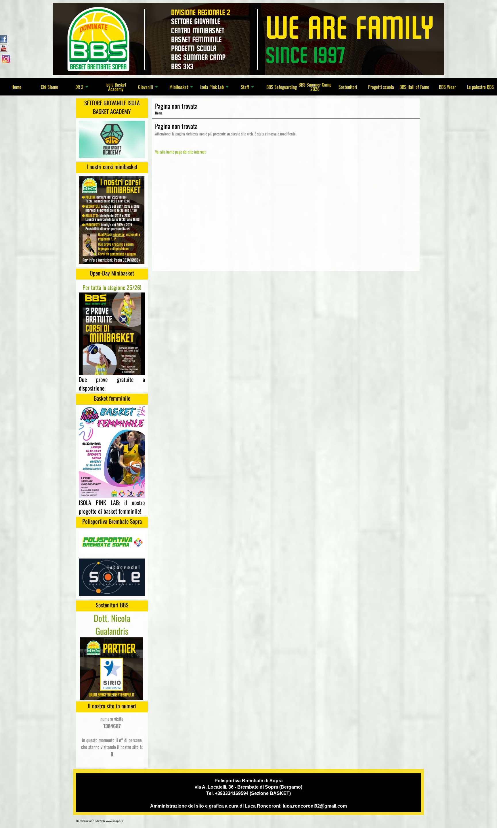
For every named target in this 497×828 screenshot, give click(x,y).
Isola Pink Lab (212, 87)
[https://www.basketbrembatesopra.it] (248, 38)
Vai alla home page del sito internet (180, 152)
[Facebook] (3, 38)
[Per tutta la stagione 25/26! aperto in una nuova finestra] (112, 333)
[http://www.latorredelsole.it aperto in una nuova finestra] (112, 576)
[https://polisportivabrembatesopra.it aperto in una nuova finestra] (112, 541)
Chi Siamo (49, 86)
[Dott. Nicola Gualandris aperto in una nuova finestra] (111, 668)
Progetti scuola (381, 86)
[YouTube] (3, 47)
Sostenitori (348, 86)
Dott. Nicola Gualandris (112, 624)
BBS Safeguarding (281, 86)
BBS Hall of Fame (414, 86)
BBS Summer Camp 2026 (315, 86)
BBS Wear (447, 86)
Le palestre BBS (480, 86)
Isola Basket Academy (116, 86)
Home (16, 86)
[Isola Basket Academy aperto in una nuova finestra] (112, 138)
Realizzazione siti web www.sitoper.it (99, 821)
